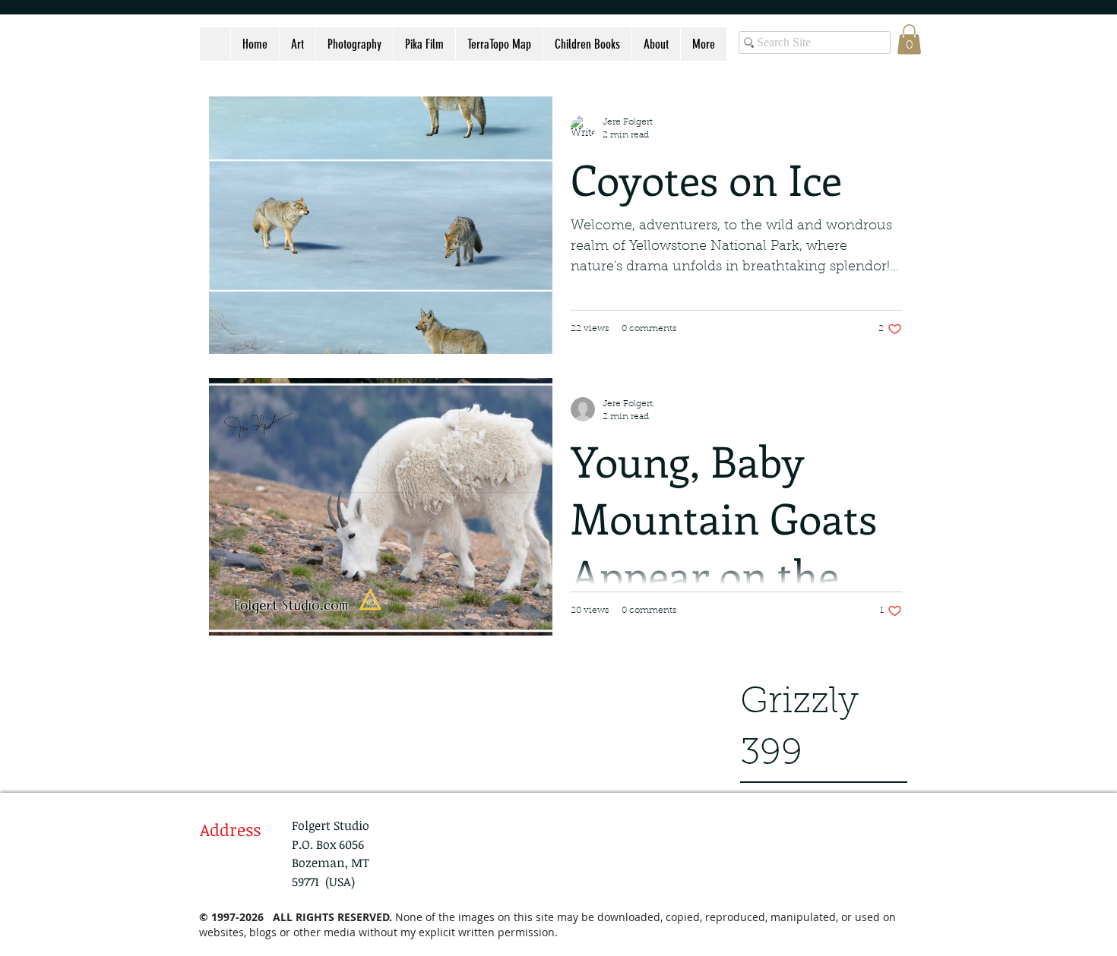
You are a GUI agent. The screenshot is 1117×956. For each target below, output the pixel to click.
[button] (909, 39)
